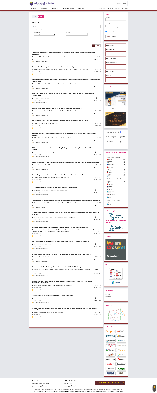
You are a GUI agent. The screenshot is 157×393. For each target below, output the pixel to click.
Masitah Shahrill (74, 202)
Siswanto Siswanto (39, 177)
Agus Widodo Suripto (50, 231)
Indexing (108, 67)
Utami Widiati (45, 137)
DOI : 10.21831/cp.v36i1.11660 (40, 102)
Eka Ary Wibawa (65, 177)
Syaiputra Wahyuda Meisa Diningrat (43, 285)
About (82, 8)
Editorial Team (110, 45)
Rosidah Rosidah (55, 177)
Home (34, 8)
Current (44, 8)
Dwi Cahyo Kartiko (74, 69)
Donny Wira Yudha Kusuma (55, 229)
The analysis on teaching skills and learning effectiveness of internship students (56, 67)
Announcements (69, 8)
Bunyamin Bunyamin (51, 152)
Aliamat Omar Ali (48, 202)
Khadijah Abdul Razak (59, 56)
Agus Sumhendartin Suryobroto (42, 110)
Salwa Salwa (69, 285)
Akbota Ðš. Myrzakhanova (66, 269)
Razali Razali (81, 298)
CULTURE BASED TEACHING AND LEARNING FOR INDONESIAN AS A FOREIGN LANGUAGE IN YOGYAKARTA (61, 254)
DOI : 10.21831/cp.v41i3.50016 (40, 182)
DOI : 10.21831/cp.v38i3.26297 (41, 261)
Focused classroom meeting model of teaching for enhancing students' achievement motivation (60, 241)
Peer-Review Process (111, 62)
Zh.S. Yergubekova (78, 269)
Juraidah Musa (57, 202)
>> (99, 324)
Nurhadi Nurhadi (47, 256)
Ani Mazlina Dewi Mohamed (70, 229)
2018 (116, 108)
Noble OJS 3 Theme (117, 391)
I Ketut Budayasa (44, 98)
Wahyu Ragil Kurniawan (63, 231)
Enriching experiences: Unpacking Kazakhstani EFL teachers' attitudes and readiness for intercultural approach (65, 162)
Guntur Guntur (48, 123)
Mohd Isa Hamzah (48, 56)
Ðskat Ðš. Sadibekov (39, 269)
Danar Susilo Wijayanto (56, 217)
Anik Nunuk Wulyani (55, 137)
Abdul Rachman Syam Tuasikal (42, 69)
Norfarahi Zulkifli (38, 56)
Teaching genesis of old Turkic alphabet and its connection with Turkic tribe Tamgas (57, 267)
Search (97, 45)
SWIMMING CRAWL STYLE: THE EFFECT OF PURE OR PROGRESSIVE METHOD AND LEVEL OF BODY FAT (60, 121)
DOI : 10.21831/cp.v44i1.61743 (40, 236)
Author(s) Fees (110, 71)
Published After (37, 32)
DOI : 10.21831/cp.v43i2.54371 (40, 142)
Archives (55, 8)
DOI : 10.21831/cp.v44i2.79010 (40, 88)
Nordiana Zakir (66, 202)
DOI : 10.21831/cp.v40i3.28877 (41, 156)
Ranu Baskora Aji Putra (38, 231)
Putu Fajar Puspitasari (69, 217)
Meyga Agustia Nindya (59, 285)
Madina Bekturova (58, 164)
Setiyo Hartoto (54, 69)
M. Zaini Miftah (38, 137)
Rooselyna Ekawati (39, 312)
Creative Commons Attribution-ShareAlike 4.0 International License (88, 391)
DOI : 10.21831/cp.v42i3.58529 (40, 275)
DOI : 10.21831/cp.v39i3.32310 (40, 221)
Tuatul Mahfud (37, 217)
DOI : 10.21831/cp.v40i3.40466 (41, 74)
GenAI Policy (109, 75)
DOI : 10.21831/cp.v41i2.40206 (40, 61)
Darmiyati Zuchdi (38, 256)
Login (124, 3)
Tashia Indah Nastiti (62, 152)
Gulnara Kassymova (39, 164)
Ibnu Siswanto (46, 217)
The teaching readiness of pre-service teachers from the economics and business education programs (62, 175)
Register (119, 3)
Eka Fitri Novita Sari (72, 298)
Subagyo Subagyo (38, 123)
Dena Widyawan (44, 298)
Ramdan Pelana (62, 298)
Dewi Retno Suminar (51, 190)
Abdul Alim (55, 123)
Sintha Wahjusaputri (39, 152)
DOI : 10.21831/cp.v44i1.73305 (40, 169)
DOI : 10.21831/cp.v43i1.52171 (40, 207)
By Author (68, 32)
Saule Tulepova (49, 164)
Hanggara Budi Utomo (39, 190)
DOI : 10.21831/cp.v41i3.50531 (40, 115)
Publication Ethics (111, 49)
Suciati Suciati (49, 83)
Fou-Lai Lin (47, 312)
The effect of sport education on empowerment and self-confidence (52, 295)
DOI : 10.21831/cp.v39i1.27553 (40, 128)
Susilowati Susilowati (39, 83)
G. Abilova (86, 269)
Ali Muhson (47, 177)
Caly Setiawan (55, 110)
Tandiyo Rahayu (82, 229)
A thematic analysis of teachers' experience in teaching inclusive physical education (57, 108)
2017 (113, 108)
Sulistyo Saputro (58, 83)
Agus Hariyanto (84, 69)
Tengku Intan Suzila (66, 137)
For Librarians (108, 299)
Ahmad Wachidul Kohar (57, 312)
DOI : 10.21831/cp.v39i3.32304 (41, 290)
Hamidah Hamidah (62, 190)
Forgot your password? (111, 27)
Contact (108, 80)
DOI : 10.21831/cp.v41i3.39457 (40, 317)
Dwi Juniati (36, 98)
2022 (119, 108)
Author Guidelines (111, 58)
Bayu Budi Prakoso (64, 69)
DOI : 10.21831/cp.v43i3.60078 (41, 302)
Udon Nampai (63, 110)
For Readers (108, 294)
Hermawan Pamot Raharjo (41, 229)
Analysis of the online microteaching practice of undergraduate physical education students (60, 227)
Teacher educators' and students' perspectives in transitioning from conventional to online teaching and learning (66, 200)
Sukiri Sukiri (37, 298)
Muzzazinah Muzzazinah (69, 83)
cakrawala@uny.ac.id (41, 386)
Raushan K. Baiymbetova (51, 269)
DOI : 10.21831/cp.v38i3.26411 (40, 194)
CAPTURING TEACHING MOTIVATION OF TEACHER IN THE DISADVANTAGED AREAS (55, 187)
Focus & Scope (110, 54)
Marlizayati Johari (38, 202)
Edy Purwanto (37, 244)
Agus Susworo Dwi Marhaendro (75, 110)
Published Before (37, 38)
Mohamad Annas (92, 229)
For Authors (108, 296)
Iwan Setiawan (53, 298)
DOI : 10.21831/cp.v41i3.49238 (40, 248)
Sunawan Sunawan (47, 244)
